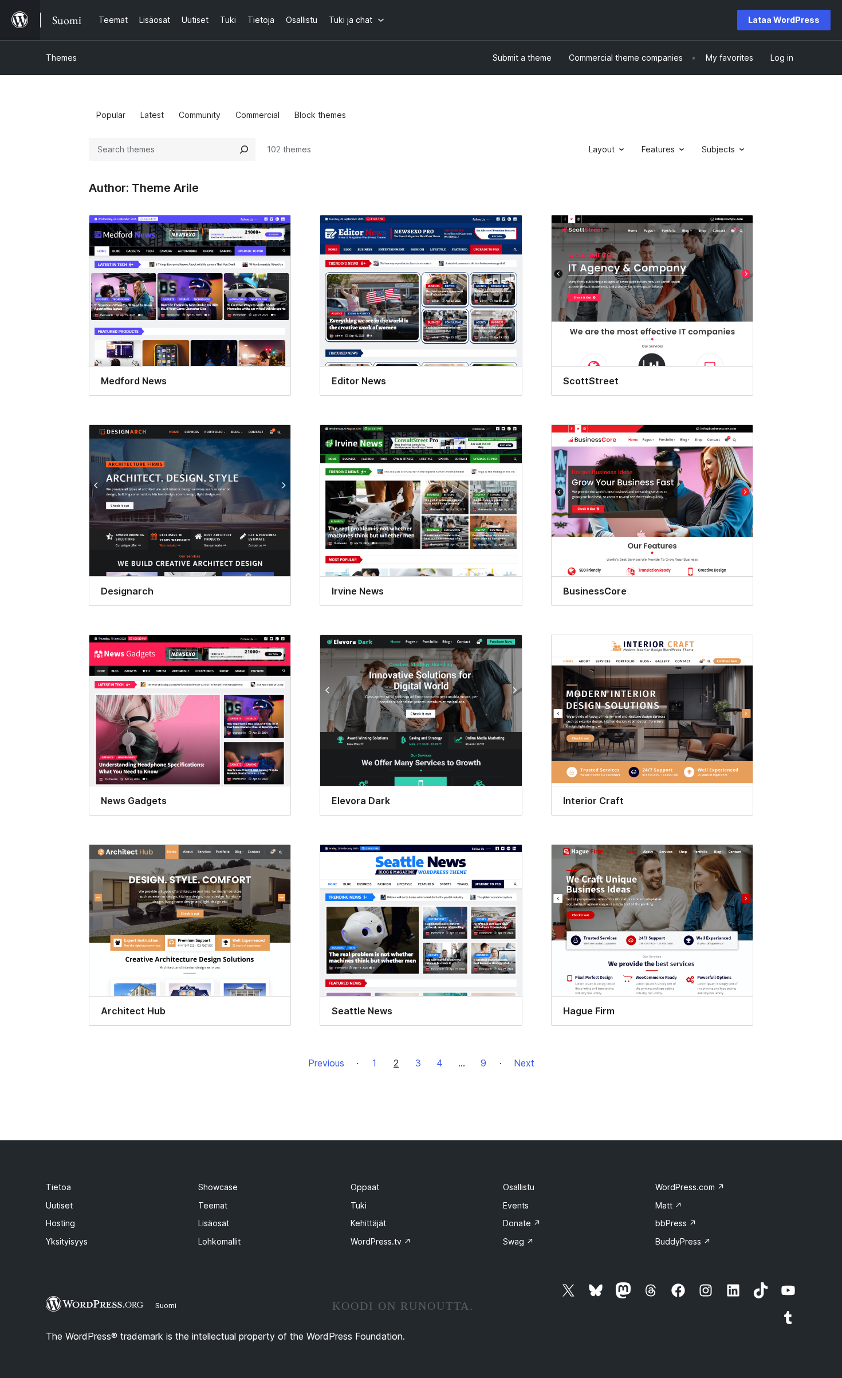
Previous (326, 1063)
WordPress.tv (381, 1241)
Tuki (359, 1205)
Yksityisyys (67, 1241)
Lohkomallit (219, 1241)
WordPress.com (690, 1187)
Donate (522, 1223)
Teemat (212, 1205)
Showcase (218, 1187)
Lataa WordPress (784, 20)
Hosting (60, 1223)
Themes (61, 57)
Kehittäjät (368, 1223)
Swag (518, 1241)
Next (524, 1063)
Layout (602, 149)
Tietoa (58, 1187)
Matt (668, 1205)
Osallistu (518, 1187)
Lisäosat (213, 1223)
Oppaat (365, 1187)
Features (658, 149)
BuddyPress (683, 1241)
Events (516, 1205)
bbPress (676, 1223)
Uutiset (59, 1205)
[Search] (244, 149)
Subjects (718, 149)
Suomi (165, 1305)
